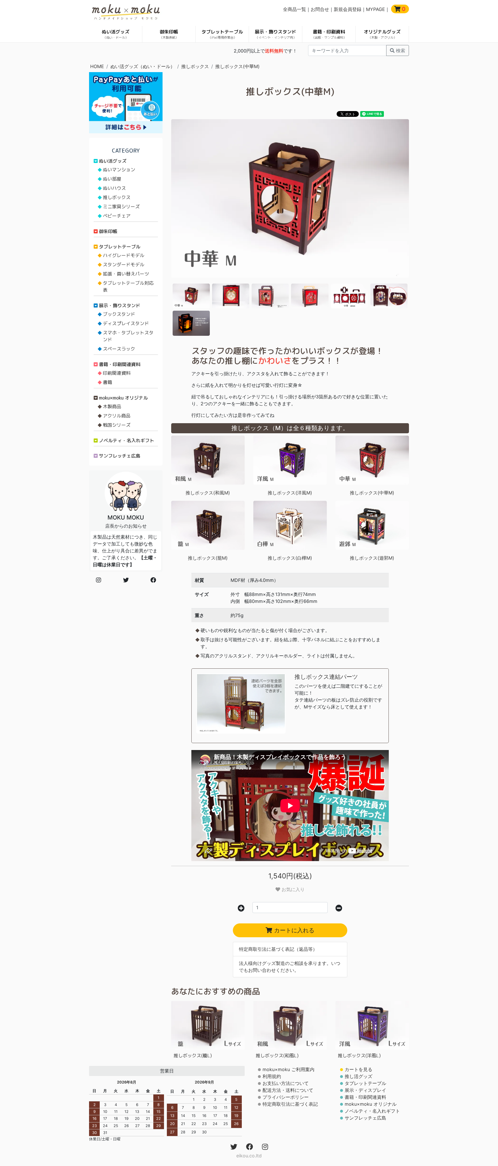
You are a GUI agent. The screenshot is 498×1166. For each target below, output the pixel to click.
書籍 (107, 382)
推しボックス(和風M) (208, 493)
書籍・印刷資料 (329, 34)
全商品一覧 (294, 9)
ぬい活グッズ (115, 34)
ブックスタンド (119, 314)
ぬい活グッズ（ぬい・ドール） (142, 66)
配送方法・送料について (288, 1090)
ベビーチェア (117, 216)
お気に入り (292, 889)
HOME (97, 66)
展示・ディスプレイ (365, 1090)
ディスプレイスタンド (126, 323)
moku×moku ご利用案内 (288, 1069)
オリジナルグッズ (382, 34)
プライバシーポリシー (286, 1097)
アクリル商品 (117, 416)
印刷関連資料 (117, 373)
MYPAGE (375, 9)
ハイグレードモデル (123, 255)
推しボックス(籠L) (192, 1055)
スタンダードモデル (123, 264)
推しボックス (195, 66)
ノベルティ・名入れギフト (126, 440)
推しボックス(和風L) (277, 1055)
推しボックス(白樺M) (290, 558)
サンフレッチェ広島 (119, 456)
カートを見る (358, 1069)
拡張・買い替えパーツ (126, 274)
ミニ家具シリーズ (121, 206)
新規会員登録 (347, 9)
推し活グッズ (358, 1076)
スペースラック (119, 349)
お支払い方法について (286, 1083)
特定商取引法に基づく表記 (290, 1104)
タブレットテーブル (222, 34)
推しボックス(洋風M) (290, 493)
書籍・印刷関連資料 (119, 364)
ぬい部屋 (112, 179)
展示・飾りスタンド (275, 34)
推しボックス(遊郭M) (372, 558)
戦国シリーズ (117, 425)
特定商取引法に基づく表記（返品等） (278, 949)
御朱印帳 (168, 34)
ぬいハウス (114, 188)
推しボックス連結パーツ (326, 676)
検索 (400, 50)
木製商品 (112, 406)
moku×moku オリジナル (123, 398)
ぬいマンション (119, 169)
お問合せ (320, 9)
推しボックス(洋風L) (359, 1055)
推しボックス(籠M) (208, 558)
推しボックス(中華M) (237, 66)
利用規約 (272, 1076)
